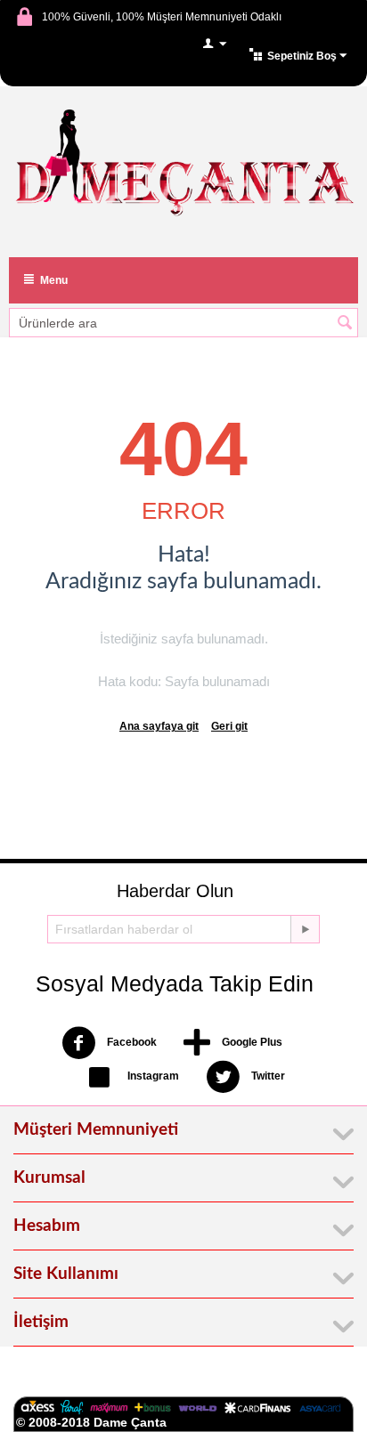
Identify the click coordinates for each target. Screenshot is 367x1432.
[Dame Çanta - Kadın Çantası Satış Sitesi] (183, 164)
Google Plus (250, 1043)
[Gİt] (304, 929)
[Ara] (345, 324)
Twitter (267, 1077)
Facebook (130, 1043)
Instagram (152, 1077)
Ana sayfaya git (159, 726)
